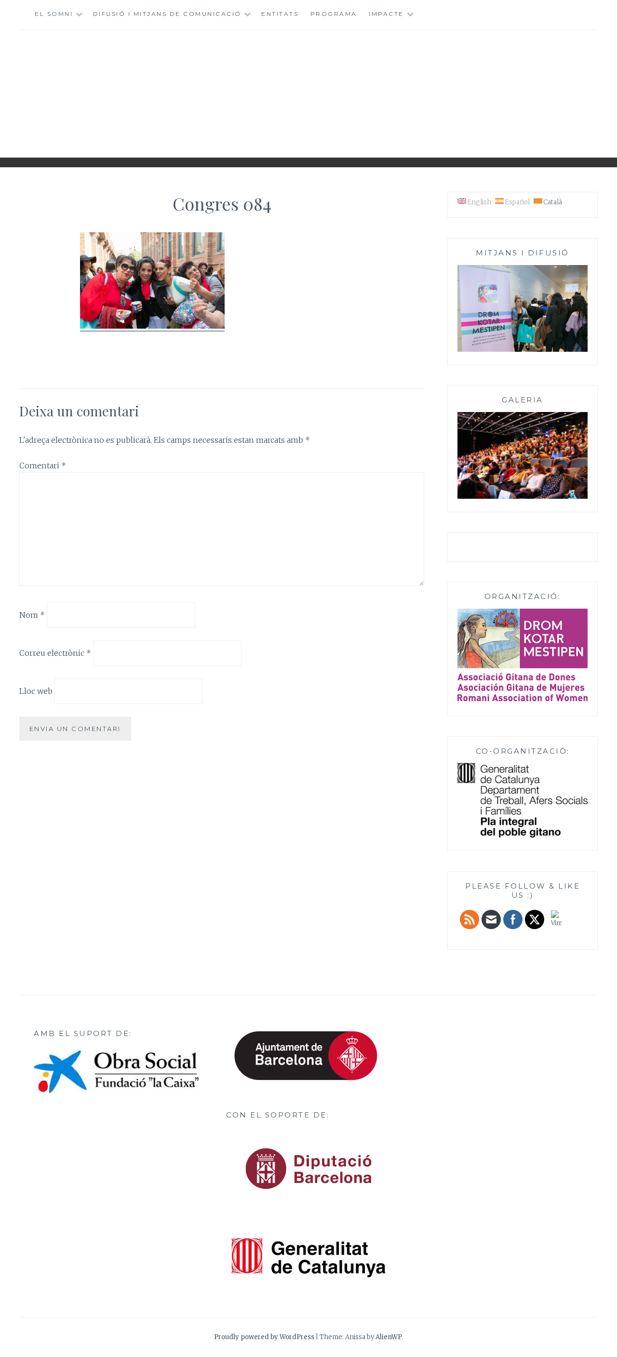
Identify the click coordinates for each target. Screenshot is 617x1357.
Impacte (386, 13)
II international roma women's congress (308, 90)
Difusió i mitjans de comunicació (167, 13)
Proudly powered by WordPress (264, 1337)
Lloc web (36, 691)
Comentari (42, 465)
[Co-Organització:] (522, 835)
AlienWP (389, 1337)
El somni (54, 13)
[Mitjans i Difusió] (522, 350)
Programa (333, 13)
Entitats (279, 13)
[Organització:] (522, 655)
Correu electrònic (55, 653)
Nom (32, 615)
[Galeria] (522, 497)
